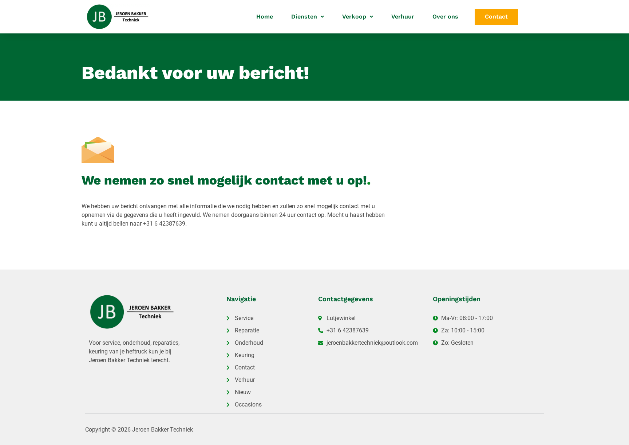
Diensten (304, 16)
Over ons (445, 16)
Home (264, 16)
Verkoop (354, 16)
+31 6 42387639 (164, 223)
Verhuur (402, 16)
